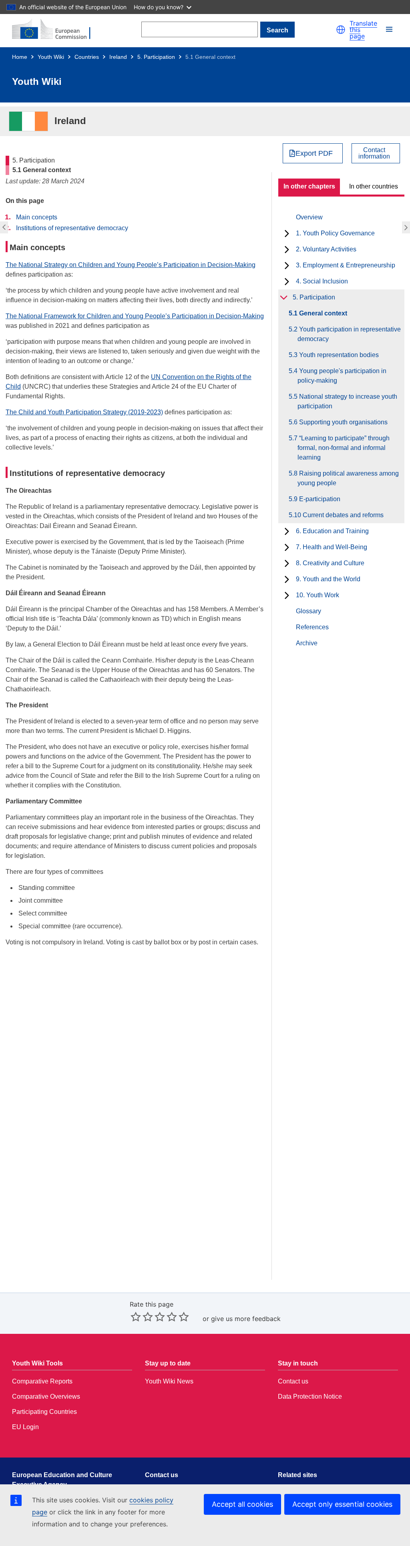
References (312, 627)
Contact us (293, 1381)
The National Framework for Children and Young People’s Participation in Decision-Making (135, 316)
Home (19, 57)
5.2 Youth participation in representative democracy (407, 227)
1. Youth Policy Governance (335, 233)
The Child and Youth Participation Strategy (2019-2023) (84, 412)
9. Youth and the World (328, 579)
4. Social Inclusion (322, 281)
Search (277, 30)
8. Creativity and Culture (330, 563)
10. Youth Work (317, 595)
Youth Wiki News (169, 1381)
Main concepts (36, 217)
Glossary (308, 611)
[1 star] (136, 1316)
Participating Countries (44, 1411)
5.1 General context (322, 313)
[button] (341, 29)
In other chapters (309, 186)
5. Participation (156, 57)
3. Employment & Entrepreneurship (345, 265)
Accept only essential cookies (342, 1504)
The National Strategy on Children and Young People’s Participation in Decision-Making (130, 264)
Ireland (118, 57)
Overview (309, 217)
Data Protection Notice (310, 1396)
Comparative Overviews (46, 1396)
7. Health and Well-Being (331, 547)
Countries (86, 57)
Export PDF (314, 153)
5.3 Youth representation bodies (338, 354)
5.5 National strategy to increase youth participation (347, 401)
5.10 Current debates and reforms (340, 515)
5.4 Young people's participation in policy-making (341, 375)
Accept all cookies (242, 1504)
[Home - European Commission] (56, 30)
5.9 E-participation (318, 499)
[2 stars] (142, 1316)
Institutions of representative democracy (72, 228)
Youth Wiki (51, 57)
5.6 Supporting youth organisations (342, 422)
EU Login (25, 1427)
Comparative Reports (42, 1381)
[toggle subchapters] (286, 233)
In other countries (373, 186)
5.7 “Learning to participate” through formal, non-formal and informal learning (343, 448)
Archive (307, 643)
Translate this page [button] (363, 29)
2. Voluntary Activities (326, 249)
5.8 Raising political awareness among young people (348, 478)
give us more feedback (246, 1319)
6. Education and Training (332, 531)
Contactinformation (374, 153)
